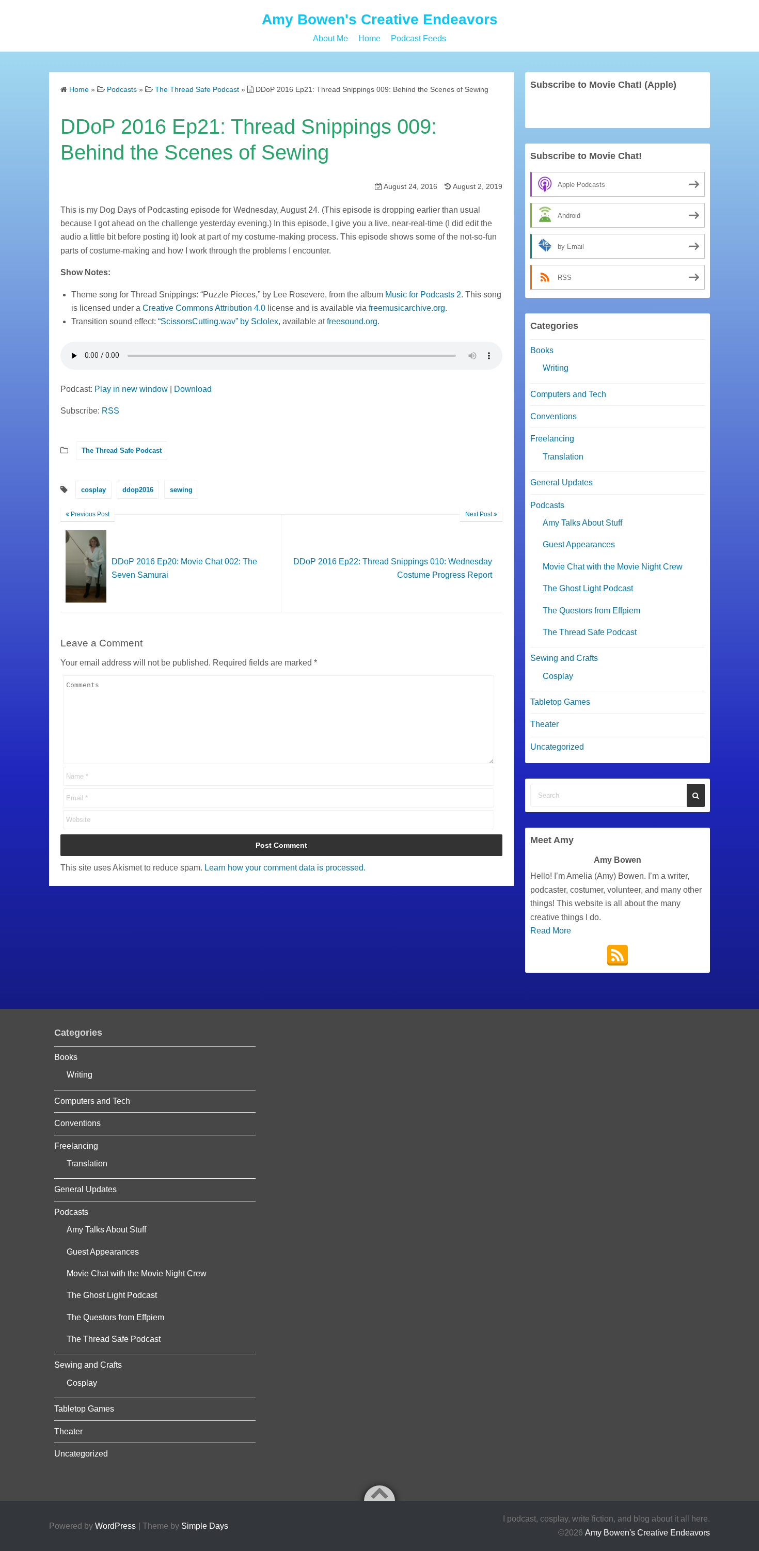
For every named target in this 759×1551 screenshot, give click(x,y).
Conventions (553, 416)
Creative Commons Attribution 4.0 (204, 308)
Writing (555, 367)
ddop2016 (137, 490)
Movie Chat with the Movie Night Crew (613, 566)
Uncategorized (557, 746)
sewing (181, 490)
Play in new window (131, 389)
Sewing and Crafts (564, 658)
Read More (550, 930)
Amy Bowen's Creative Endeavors (380, 19)
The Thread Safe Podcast (122, 450)
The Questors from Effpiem (591, 610)
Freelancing (552, 438)
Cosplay (558, 676)
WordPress (115, 1526)
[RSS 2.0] (617, 955)
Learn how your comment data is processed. (285, 867)
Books (542, 350)
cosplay (93, 490)
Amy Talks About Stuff (582, 522)
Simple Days (204, 1526)
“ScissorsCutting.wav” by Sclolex (218, 321)
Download (193, 389)
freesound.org (352, 321)
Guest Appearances (579, 544)
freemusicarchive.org (407, 308)
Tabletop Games (560, 702)
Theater (544, 724)
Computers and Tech (568, 394)
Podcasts (547, 505)
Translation (563, 456)
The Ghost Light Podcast (588, 588)
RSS (110, 410)
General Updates (561, 482)
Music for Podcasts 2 (423, 294)
